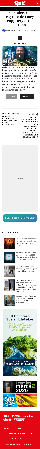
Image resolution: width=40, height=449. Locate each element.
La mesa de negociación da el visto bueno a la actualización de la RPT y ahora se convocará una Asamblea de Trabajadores (29, 127)
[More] (32, 106)
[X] (16, 106)
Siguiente (26, 96)
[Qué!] (4, 30)
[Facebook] (11, 106)
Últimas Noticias (5, 9)
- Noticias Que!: (16, 9)
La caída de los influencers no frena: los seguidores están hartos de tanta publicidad (26, 299)
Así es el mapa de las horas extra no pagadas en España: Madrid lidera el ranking (27, 269)
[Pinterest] (21, 106)
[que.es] (20, 3)
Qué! (11, 30)
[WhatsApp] (27, 106)
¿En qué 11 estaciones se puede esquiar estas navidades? (9, 120)
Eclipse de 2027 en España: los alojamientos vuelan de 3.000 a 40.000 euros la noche (26, 242)
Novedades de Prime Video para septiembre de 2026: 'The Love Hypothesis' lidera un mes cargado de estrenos (26, 256)
